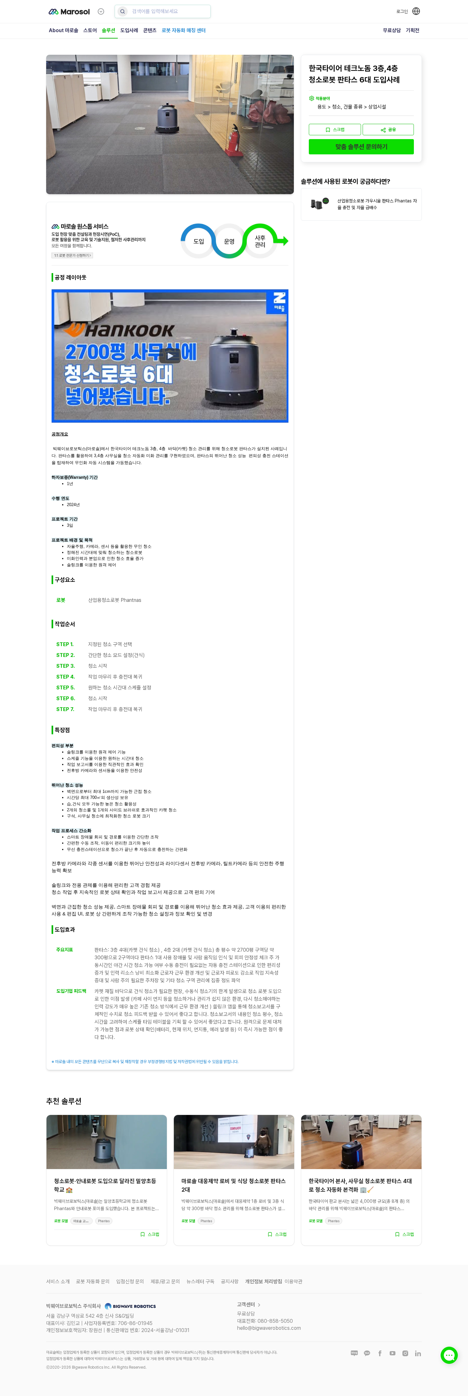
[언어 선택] (416, 11)
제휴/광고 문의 (165, 1282)
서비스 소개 (58, 1282)
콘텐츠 (150, 30)
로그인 (402, 11)
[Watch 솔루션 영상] (170, 356)
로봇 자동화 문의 (93, 1282)
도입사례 (129, 30)
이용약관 (293, 1282)
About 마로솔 (63, 30)
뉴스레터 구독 (201, 1282)
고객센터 (246, 1304)
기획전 (412, 30)
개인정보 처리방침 (263, 1282)
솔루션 (108, 30)
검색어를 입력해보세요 (155, 11)
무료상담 (392, 30)
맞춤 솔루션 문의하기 (361, 147)
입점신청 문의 (130, 1282)
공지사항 (230, 1282)
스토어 (90, 30)
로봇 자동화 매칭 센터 (184, 30)
